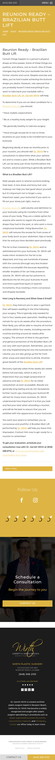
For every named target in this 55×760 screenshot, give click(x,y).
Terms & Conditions (33, 748)
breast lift (33, 718)
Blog (13, 31)
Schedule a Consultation (28, 579)
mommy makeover (22, 721)
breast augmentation (19, 718)
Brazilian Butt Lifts (12, 208)
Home (5, 31)
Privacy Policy (20, 748)
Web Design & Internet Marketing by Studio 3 (27, 743)
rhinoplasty (41, 721)
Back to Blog (11, 469)
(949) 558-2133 (10, 3)
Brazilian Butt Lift (11, 107)
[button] (22, 500)
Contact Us (27, 603)
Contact (13, 725)
